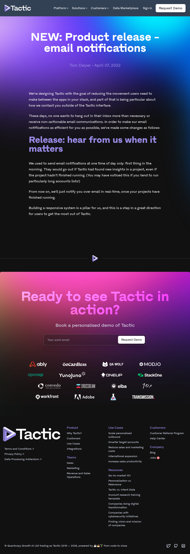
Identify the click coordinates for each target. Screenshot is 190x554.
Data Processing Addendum (21, 459)
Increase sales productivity (125, 461)
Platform (60, 8)
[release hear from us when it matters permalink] (27, 136)
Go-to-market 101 (119, 475)
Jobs (154, 457)
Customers (98, 8)
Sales (70, 463)
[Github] (176, 546)
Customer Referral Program (167, 433)
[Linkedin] (183, 546)
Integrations (74, 448)
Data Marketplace (125, 8)
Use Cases (73, 443)
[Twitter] (168, 546)
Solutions (78, 8)
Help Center (157, 438)
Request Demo (170, 8)
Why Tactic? (74, 433)
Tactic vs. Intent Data (121, 489)
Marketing (73, 468)
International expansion (122, 456)
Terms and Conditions (18, 448)
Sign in (147, 8)
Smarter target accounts (123, 442)
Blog (152, 452)
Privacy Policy (13, 454)
